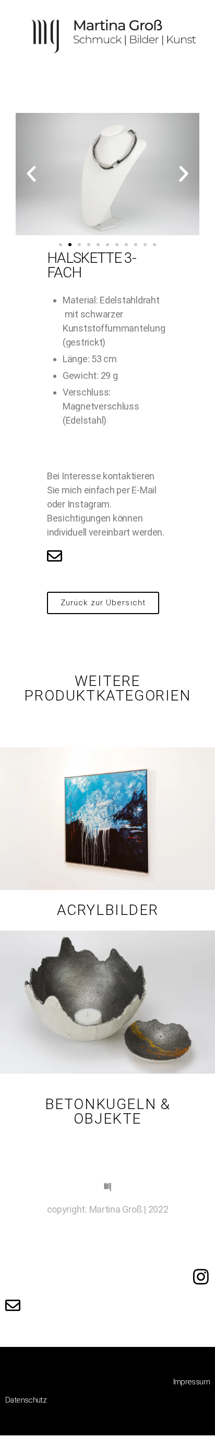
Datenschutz (25, 1400)
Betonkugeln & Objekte (108, 1111)
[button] (60, 244)
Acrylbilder (108, 910)
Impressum (191, 1381)
